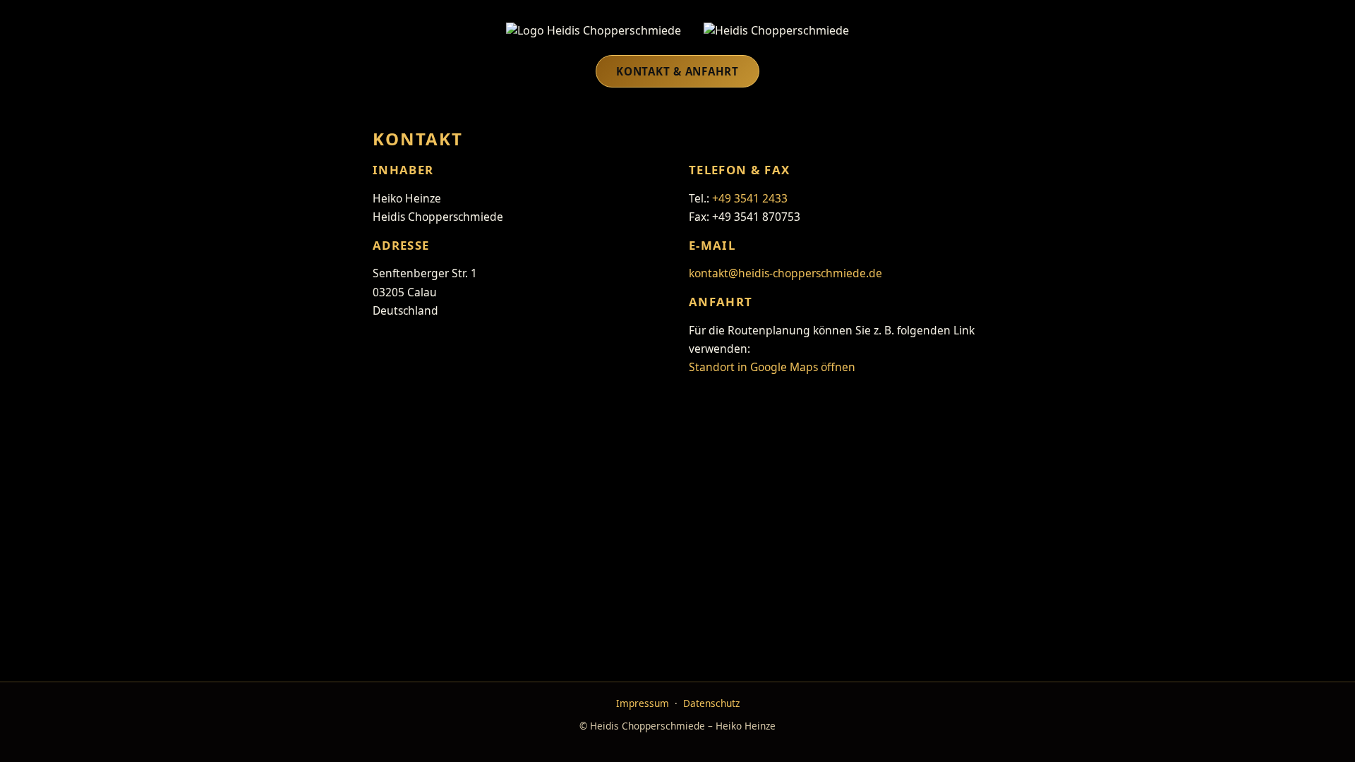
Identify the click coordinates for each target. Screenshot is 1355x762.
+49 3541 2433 (750, 198)
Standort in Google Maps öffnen (772, 367)
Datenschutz (711, 703)
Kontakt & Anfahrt (677, 71)
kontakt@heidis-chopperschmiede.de (785, 273)
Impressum (642, 703)
